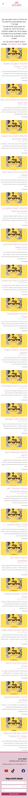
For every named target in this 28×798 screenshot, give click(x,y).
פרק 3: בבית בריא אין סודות (16, 664)
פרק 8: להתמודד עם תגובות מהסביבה (17, 490)
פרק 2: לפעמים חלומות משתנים (15, 698)
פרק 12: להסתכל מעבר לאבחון (15, 351)
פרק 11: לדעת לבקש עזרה (14, 386)
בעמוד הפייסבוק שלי (15, 44)
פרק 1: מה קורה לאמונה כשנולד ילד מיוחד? (15, 734)
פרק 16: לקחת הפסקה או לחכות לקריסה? (14, 209)
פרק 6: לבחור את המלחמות (18, 559)
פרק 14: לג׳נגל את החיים (14, 280)
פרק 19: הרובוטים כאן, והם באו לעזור (14, 101)
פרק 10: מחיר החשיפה (16, 419)
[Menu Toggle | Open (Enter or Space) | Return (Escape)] (3, 3)
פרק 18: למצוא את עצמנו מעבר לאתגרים (14, 137)
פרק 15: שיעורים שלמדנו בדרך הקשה (15, 246)
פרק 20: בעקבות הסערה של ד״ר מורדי (15, 65)
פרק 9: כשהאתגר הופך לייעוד (16, 454)
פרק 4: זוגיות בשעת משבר (14, 630)
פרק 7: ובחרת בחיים (17, 524)
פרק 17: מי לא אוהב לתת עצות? (14, 173)
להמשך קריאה (24, 80)
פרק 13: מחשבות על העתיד (17, 315)
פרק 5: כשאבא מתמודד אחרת (15, 595)
